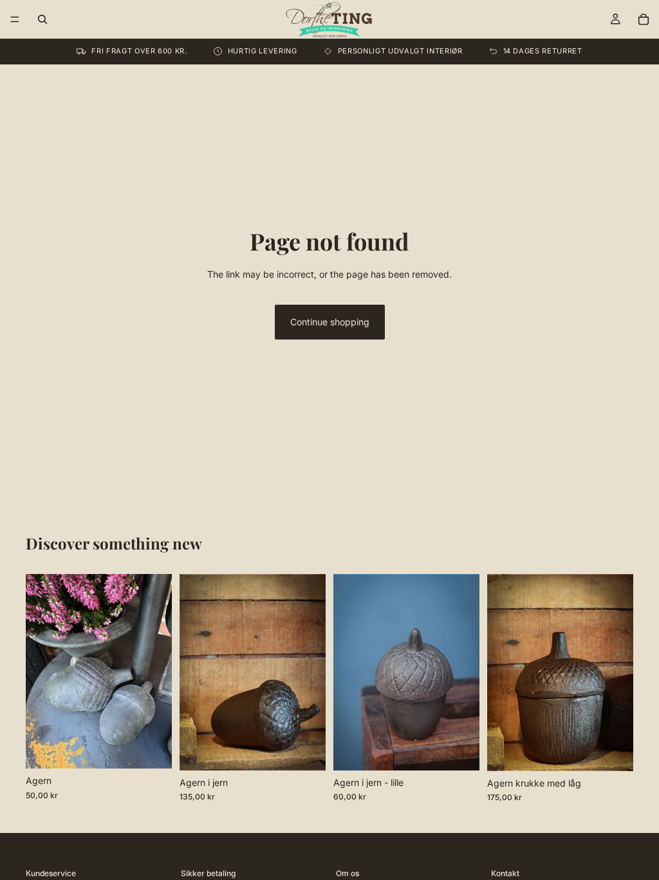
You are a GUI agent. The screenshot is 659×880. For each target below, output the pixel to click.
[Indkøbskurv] (643, 19)
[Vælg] (151, 748)
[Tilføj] (305, 750)
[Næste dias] (158, 671)
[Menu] (15, 19)
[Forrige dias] (40, 671)
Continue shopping (329, 321)
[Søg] (42, 19)
